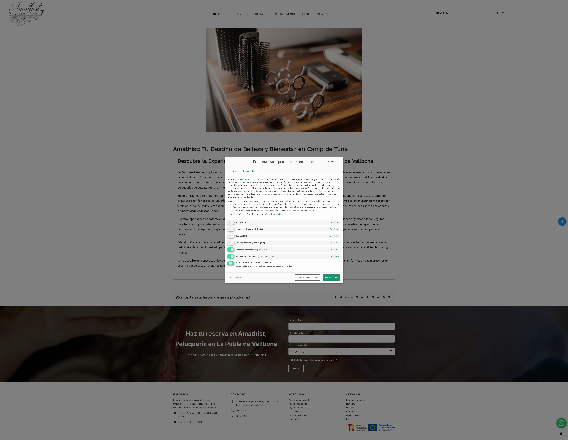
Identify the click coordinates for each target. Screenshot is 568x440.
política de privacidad (273, 214)
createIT (337, 161)
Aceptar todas (331, 277)
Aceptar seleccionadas (307, 277)
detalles (335, 222)
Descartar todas (236, 277)
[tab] (244, 171)
